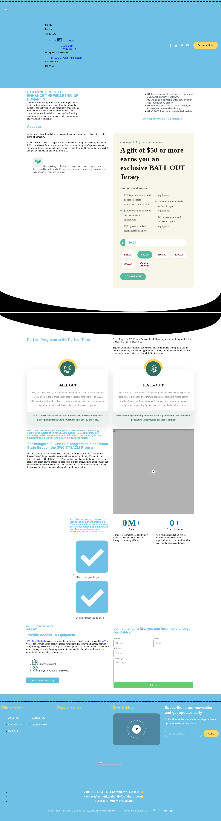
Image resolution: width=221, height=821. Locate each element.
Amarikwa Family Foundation (97, 810)
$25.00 (127, 254)
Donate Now (205, 45)
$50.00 (145, 254)
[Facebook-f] (170, 45)
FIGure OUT (153, 385)
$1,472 (102, 641)
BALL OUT (67, 385)
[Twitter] (181, 45)
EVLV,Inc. (141, 810)
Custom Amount (144, 264)
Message (118, 658)
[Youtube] (187, 45)
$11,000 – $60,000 (36, 641)
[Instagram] (176, 45)
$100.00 (162, 254)
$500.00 (127, 264)
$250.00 (179, 254)
